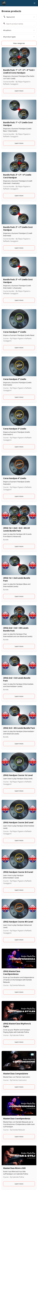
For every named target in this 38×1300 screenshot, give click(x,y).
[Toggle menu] (34, 3)
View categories (19, 43)
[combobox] (19, 17)
